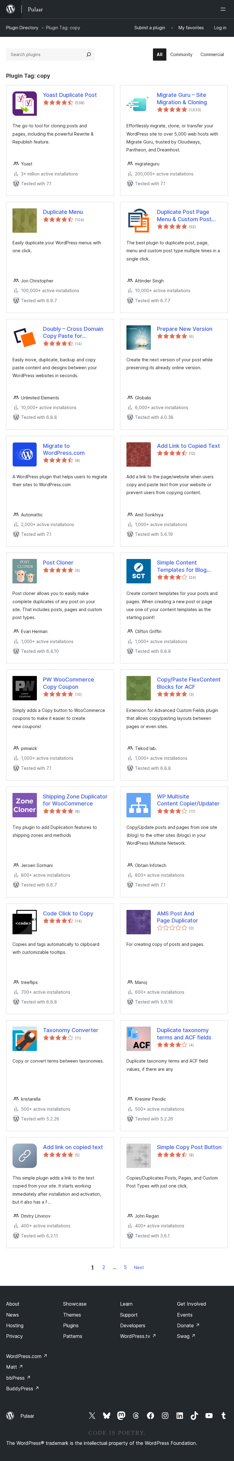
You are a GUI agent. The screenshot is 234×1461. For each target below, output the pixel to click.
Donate (188, 1325)
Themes (72, 1315)
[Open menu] (224, 9)
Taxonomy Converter (70, 1030)
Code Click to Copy (68, 913)
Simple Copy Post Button (189, 1147)
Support (129, 1315)
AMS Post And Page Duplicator (177, 917)
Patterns (72, 1336)
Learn (126, 1304)
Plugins (71, 1325)
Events (185, 1315)
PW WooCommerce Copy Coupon (68, 683)
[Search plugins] (89, 54)
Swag (186, 1336)
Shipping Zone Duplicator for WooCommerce (75, 800)
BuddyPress (22, 1388)
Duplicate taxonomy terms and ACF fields (184, 1033)
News (12, 1315)
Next (139, 1267)
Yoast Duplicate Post (70, 95)
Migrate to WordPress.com (64, 449)
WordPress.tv (138, 1336)
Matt (14, 1367)
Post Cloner (58, 562)
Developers (132, 1325)
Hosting (14, 1325)
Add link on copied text (73, 1147)
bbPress (18, 1378)
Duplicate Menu (63, 212)
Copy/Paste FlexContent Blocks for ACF (189, 683)
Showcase (75, 1304)
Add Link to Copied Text (188, 446)
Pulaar (27, 1416)
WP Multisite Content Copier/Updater (188, 800)
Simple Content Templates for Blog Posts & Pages (182, 566)
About (13, 1304)
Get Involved (191, 1304)
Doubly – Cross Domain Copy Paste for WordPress (73, 333)
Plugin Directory (22, 27)
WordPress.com (27, 1356)
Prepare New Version (184, 329)
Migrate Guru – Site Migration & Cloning (182, 98)
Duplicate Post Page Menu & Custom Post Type (184, 216)
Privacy (14, 1336)
